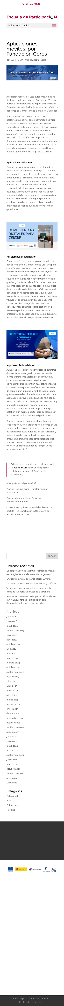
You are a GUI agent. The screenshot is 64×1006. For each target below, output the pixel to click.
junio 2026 (11, 621)
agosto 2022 (12, 732)
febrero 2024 (13, 662)
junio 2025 (11, 635)
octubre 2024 (13, 644)
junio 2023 (11, 686)
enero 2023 (12, 709)
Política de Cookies (38, 998)
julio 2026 (11, 616)
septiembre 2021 (15, 755)
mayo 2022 (12, 746)
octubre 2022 (13, 722)
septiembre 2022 (15, 727)
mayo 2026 (12, 626)
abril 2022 (11, 750)
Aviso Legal (18, 998)
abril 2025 (11, 639)
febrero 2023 (13, 704)
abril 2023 (11, 695)
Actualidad (12, 796)
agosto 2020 (12, 778)
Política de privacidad (30, 1002)
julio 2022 (11, 736)
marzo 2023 (12, 699)
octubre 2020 (13, 769)
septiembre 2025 (15, 630)
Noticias (10, 810)
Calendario (12, 805)
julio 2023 (11, 681)
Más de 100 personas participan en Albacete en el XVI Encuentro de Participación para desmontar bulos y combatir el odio (31, 600)
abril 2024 (11, 653)
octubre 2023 (13, 667)
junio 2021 (11, 759)
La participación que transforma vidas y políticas (31, 583)
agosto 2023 (12, 676)
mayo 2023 (12, 690)
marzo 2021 (12, 764)
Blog (43, 59)
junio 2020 (11, 782)
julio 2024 (11, 649)
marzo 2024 (12, 658)
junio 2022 (11, 741)
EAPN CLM (17, 59)
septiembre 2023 (15, 672)
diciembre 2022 (14, 713)
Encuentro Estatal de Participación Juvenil (28, 579)
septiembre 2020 (15, 773)
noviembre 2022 (14, 718)
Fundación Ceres (20, 467)
